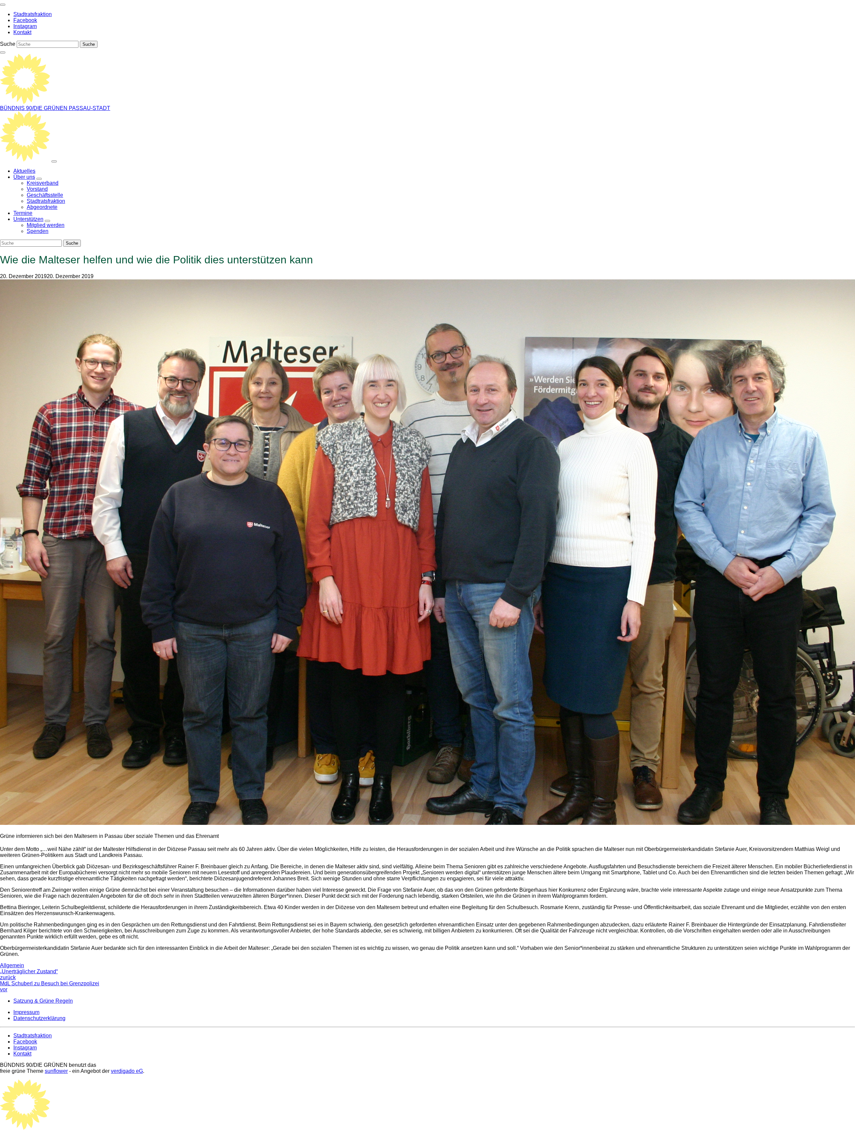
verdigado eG (127, 1071)
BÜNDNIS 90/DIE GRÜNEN (34, 108)
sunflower (56, 1071)
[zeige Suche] (2, 52)
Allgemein (12, 965)
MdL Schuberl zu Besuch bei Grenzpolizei (49, 986)
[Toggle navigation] (2, 5)
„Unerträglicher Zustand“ (29, 974)
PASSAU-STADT (89, 108)
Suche (7, 44)
